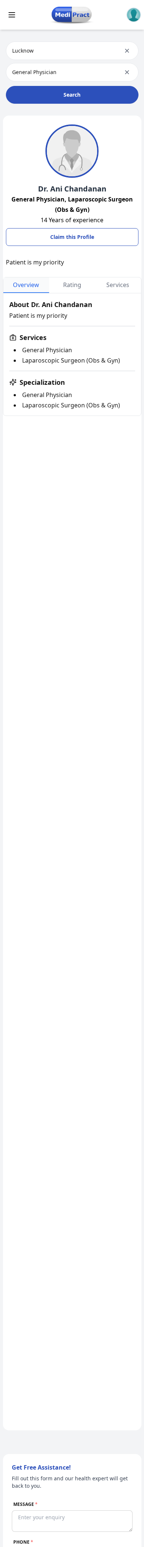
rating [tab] (72, 285)
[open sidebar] (12, 15)
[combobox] (13, 50)
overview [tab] (26, 285)
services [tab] (117, 285)
